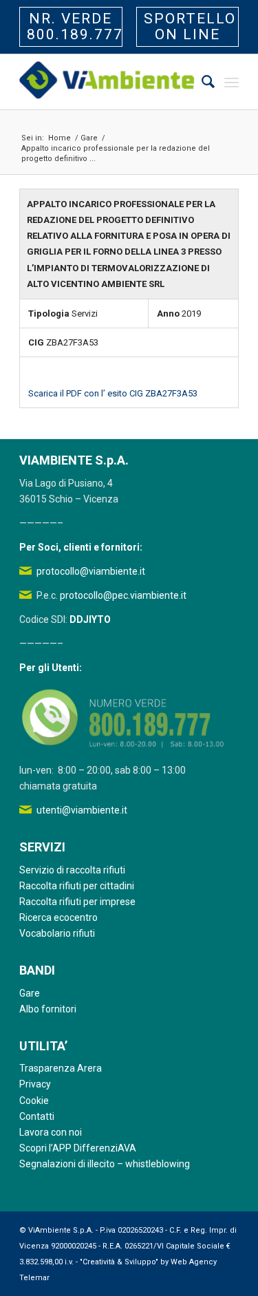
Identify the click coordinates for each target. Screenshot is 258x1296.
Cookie (34, 1100)
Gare (29, 993)
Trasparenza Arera (60, 1068)
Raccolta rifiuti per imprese (77, 901)
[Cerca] (201, 81)
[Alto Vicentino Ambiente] (107, 81)
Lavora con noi (50, 1132)
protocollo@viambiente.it (90, 571)
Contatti (36, 1116)
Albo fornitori (47, 1009)
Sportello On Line (190, 26)
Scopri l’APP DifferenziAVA (77, 1148)
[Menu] (231, 81)
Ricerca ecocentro (58, 917)
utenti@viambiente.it (81, 810)
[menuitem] (201, 81)
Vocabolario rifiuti (57, 933)
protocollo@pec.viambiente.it (123, 595)
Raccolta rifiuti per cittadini (76, 885)
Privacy (35, 1084)
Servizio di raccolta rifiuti (72, 869)
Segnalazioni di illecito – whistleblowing (104, 1163)
